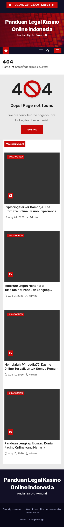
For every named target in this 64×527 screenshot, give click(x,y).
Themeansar (32, 512)
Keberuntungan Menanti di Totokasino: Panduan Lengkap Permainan (27, 290)
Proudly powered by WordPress (21, 509)
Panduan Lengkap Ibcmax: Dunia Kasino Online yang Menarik (28, 445)
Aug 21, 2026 (16, 296)
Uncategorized (16, 157)
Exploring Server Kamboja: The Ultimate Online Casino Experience (30, 209)
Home (6, 67)
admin (33, 217)
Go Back (32, 129)
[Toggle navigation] (41, 50)
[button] (49, 50)
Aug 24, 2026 (16, 217)
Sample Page (36, 519)
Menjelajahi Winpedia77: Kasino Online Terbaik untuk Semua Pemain (31, 367)
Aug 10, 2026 (16, 374)
